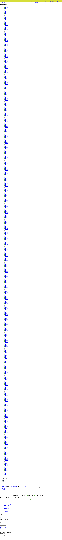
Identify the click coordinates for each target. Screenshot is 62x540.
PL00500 (6, 157)
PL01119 (6, 358)
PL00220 (6, 62)
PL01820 (6, 458)
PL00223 (6, 64)
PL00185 (6, 32)
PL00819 (6, 272)
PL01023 (6, 335)
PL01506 (6, 425)
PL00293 (6, 76)
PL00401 (6, 120)
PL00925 (6, 308)
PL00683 (6, 215)
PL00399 (6, 118)
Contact (5, 510)
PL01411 (6, 412)
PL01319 (6, 399)
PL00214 (6, 57)
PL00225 (6, 66)
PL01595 (6, 436)
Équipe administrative (6, 511)
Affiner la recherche (10, 478)
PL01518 (6, 431)
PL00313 (6, 93)
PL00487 (6, 146)
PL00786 (6, 247)
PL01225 (6, 383)
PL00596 (6, 191)
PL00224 (6, 65)
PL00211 (6, 54)
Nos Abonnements (6, 508)
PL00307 (6, 88)
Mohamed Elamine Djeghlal (13, 486)
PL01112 (6, 353)
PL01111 (6, 352)
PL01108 (6, 349)
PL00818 (6, 271)
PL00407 (6, 125)
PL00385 (6, 107)
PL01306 (6, 390)
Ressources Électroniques (7, 507)
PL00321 (6, 100)
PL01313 (6, 396)
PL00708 (6, 231)
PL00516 (6, 170)
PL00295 (6, 78)
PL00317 (6, 96)
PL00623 (6, 212)
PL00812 (6, 266)
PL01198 (6, 368)
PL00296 (6, 79)
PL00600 (6, 194)
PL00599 (6, 193)
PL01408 (6, 409)
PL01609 (6, 437)
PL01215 (6, 376)
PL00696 (6, 224)
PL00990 (6, 311)
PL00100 (6, 7)
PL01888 (6, 459)
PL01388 (6, 404)
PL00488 (6, 147)
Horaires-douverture (6, 505)
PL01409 (6, 410)
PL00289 (6, 73)
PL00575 (6, 180)
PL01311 (6, 394)
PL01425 (6, 421)
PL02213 (6, 470)
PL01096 (6, 344)
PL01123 (6, 360)
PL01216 (6, 377)
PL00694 (6, 222)
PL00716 (6, 238)
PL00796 (6, 256)
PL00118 (6, 22)
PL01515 (6, 430)
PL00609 (6, 200)
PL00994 (6, 315)
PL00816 (6, 269)
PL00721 (6, 242)
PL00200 (6, 45)
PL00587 (6, 183)
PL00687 (6, 217)
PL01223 (6, 381)
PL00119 (6, 23)
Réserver (3, 491)
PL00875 (6, 277)
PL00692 (6, 220)
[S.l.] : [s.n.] (24, 486)
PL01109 (6, 350)
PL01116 (6, 356)
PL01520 (6, 433)
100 (59, 495)
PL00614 (6, 204)
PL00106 (6, 12)
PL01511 (6, 428)
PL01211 (6, 373)
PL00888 (6, 281)
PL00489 (6, 148)
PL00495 (6, 153)
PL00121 (6, 25)
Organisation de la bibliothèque (8, 504)
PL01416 (6, 415)
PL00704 (6, 228)
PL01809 (6, 454)
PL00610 (6, 201)
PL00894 (6, 286)
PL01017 (6, 331)
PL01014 (6, 328)
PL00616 (6, 206)
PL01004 (6, 320)
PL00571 (6, 178)
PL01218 (6, 378)
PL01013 (6, 327)
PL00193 (6, 39)
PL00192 (6, 38)
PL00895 (6, 287)
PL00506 (6, 161)
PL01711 (6, 448)
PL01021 (6, 334)
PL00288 (6, 72)
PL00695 (6, 223)
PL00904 (6, 291)
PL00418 (6, 134)
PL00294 (6, 77)
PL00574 (6, 179)
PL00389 (6, 110)
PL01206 (6, 369)
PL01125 (6, 362)
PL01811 (6, 455)
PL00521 (6, 174)
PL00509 (6, 164)
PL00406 (6, 124)
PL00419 (6, 135)
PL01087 (6, 338)
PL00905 (6, 292)
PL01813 (6, 456)
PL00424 (6, 139)
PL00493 (6, 151)
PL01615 (6, 441)
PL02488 (6, 473)
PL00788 (6, 249)
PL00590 (6, 186)
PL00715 (6, 237)
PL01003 (6, 319)
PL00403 (6, 122)
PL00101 (6, 8)
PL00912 (6, 298)
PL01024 (6, 336)
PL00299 (6, 81)
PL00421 (6, 137)
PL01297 (6, 388)
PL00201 (6, 46)
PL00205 (6, 49)
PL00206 (6, 50)
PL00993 (6, 314)
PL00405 (6, 123)
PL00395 (6, 115)
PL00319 (6, 98)
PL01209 (6, 371)
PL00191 (6, 37)
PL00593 (6, 188)
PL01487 (6, 422)
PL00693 (6, 221)
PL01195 (6, 365)
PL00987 (6, 310)
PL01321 (6, 401)
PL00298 (6, 80)
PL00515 (6, 169)
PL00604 (6, 196)
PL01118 (6, 357)
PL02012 (6, 465)
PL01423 (6, 419)
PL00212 (6, 55)
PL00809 (6, 263)
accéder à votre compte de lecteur (4, 524)
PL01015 (6, 329)
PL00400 (6, 119)
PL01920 (6, 462)
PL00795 (6, 255)
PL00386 (6, 108)
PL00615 (6, 205)
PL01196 (6, 366)
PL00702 (6, 226)
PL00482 (6, 143)
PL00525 (6, 177)
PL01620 (6, 443)
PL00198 (6, 43)
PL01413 (6, 413)
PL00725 (6, 245)
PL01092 (6, 341)
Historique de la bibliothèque (7, 503)
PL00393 (6, 113)
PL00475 (6, 142)
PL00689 (6, 218)
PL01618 (6, 442)
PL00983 (6, 309)
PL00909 (6, 295)
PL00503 (6, 159)
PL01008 (6, 323)
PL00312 (6, 92)
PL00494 (6, 152)
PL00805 (6, 260)
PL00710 (6, 233)
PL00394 (6, 114)
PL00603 (6, 195)
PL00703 (6, 227)
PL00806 (6, 261)
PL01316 (6, 397)
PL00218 (6, 60)
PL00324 (6, 102)
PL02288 (6, 471)
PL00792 (6, 252)
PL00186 (6, 33)
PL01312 (6, 395)
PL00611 (6, 202)
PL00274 (6, 67)
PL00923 (6, 306)
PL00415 (6, 132)
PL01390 (6, 405)
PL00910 (6, 296)
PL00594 (6, 189)
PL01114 (6, 354)
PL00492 (6, 150)
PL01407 (6, 408)
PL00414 (6, 131)
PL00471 (6, 141)
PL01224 (6, 382)
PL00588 (6, 184)
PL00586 (6, 182)
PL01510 (6, 427)
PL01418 (6, 416)
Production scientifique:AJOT (8, 509)
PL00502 (6, 158)
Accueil (3, 502)
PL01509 (6, 426)
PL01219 (6, 379)
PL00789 (6, 250)
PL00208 (6, 52)
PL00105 (6, 11)
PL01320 (6, 400)
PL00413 (6, 130)
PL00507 (6, 162)
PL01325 (6, 403)
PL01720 (6, 451)
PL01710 (6, 447)
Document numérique (5, 490)
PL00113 (6, 18)
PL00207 (6, 51)
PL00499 (6, 156)
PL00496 (6, 154)
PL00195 (6, 41)
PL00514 (6, 168)
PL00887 (6, 280)
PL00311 (6, 91)
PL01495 (6, 424)
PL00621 (6, 210)
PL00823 (6, 274)
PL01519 (6, 432)
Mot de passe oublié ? (3, 527)
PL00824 (6, 275)
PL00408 (6, 126)
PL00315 (6, 95)
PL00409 (6, 127)
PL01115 (6, 355)
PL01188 (6, 363)
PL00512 (6, 166)
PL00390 (6, 111)
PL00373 (6, 104)
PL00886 (6, 279)
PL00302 (6, 84)
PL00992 (6, 313)
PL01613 (6, 440)
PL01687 (6, 444)
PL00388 (6, 109)
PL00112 (6, 17)
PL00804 (6, 259)
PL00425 (6, 140)
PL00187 (6, 34)
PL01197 (6, 367)
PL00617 (6, 207)
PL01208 (6, 370)
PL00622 (6, 211)
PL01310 (6, 393)
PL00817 (6, 270)
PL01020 (6, 333)
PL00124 (6, 27)
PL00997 (6, 317)
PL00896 (6, 288)
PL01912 (6, 460)
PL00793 (6, 253)
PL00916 (6, 301)
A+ (2, 514)
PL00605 (6, 197)
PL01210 (6, 372)
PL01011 (6, 326)
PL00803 (6, 258)
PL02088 (6, 467)
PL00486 (6, 145)
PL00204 (6, 48)
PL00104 (6, 10)
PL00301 (6, 83)
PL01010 (6, 325)
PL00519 (6, 172)
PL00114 (6, 19)
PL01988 (6, 464)
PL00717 (6, 239)
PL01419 (6, 417)
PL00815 (6, 268)
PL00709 (6, 232)
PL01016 (6, 330)
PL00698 (6, 225)
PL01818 (6, 457)
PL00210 (6, 53)
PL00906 (6, 293)
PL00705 (6, 229)
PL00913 (6, 299)
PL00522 (6, 175)
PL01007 (6, 322)
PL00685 (6, 216)
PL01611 (6, 439)
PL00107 (6, 13)
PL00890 (6, 283)
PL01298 (6, 389)
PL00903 (6, 290)
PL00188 (6, 35)
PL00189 (6, 36)
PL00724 (6, 244)
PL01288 (6, 385)
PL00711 (6, 234)
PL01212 (6, 374)
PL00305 (6, 86)
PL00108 (6, 14)
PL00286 (6, 71)
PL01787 (6, 452)
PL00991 (6, 312)
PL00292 (6, 75)
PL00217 (6, 59)
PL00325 (6, 103)
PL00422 (6, 138)
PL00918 (6, 303)
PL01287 (6, 384)
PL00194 (6, 40)
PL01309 (6, 392)
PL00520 (6, 173)
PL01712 (6, 449)
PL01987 (6, 463)
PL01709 (6, 446)
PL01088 (6, 339)
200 (61, 495)
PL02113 (6, 468)
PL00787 (6, 248)
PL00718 (6, 240)
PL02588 (6, 474)
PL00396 (6, 116)
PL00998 (6, 318)
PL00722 (6, 243)
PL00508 (6, 163)
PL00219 (6, 61)
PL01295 (6, 387)
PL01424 (6, 420)
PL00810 (6, 264)
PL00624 (6, 213)
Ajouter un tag (4, 489)
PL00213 (6, 56)
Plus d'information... (4, 488)
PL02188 (6, 469)
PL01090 (6, 340)
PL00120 (6, 24)
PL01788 (6, 453)
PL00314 (6, 94)
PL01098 (6, 346)
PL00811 (6, 265)
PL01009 (6, 324)
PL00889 (6, 282)
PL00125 (6, 28)
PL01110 (6, 351)
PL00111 (6, 16)
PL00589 (6, 185)
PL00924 (6, 307)
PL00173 (6, 29)
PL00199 (6, 44)
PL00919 (6, 304)
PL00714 (6, 236)
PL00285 (6, 70)
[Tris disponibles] (5, 478)
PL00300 (6, 82)
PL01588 (6, 435)
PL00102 (6, 9)
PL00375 (6, 105)
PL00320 (6, 99)
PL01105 (6, 347)
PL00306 (6, 87)
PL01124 (6, 361)
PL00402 (6, 121)
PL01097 (6, 345)
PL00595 (6, 190)
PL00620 (6, 209)
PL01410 (6, 411)
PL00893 (6, 285)
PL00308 (6, 89)
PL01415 (6, 414)
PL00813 (6, 267)
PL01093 (6, 342)
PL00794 (6, 254)
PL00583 (6, 181)
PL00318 (6, 97)
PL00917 (6, 302)
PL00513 (6, 167)
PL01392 (6, 406)
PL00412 (6, 129)
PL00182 (6, 30)
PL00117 (6, 21)
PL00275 (6, 68)
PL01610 (6, 438)
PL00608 (6, 199)
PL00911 (6, 297)
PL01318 (6, 398)
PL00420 (6, 136)
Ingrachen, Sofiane (4, 486)
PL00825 (6, 276)
